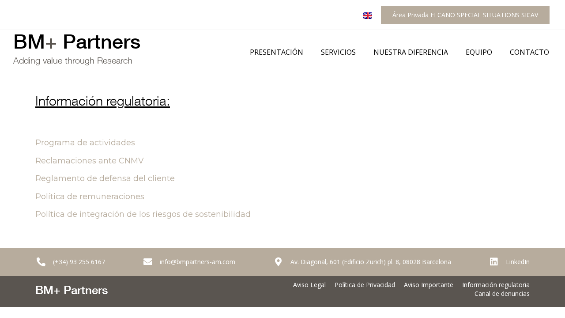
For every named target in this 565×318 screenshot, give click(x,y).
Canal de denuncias (502, 293)
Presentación (276, 52)
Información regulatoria (496, 284)
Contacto (529, 52)
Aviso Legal (309, 284)
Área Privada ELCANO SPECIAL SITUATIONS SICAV (465, 15)
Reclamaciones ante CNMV (89, 161)
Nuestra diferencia (410, 52)
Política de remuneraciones (89, 196)
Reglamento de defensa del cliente (105, 178)
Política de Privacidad (365, 284)
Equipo (479, 52)
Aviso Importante (428, 284)
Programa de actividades (85, 143)
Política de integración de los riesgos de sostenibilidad (143, 214)
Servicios (338, 52)
